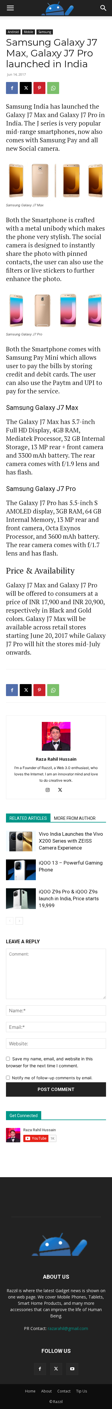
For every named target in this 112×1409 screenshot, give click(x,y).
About (46, 1391)
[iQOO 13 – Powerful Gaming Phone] (21, 869)
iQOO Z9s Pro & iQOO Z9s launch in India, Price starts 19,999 (69, 898)
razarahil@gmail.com (68, 1328)
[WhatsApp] (53, 88)
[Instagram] (50, 790)
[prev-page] (9, 921)
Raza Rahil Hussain (56, 759)
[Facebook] (12, 88)
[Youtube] (72, 1369)
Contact (63, 1391)
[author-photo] (56, 750)
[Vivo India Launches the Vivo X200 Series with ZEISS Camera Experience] (21, 841)
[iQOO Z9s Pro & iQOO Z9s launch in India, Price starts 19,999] (21, 898)
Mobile (28, 32)
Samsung (44, 32)
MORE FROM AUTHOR (75, 818)
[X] (26, 88)
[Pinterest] (39, 88)
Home (30, 1391)
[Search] (103, 8)
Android (13, 32)
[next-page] (19, 921)
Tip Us (81, 1391)
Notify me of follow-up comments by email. (52, 1077)
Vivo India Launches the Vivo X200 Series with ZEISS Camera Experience (71, 841)
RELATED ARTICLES (28, 818)
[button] (10, 8)
